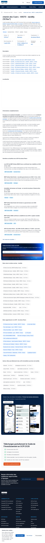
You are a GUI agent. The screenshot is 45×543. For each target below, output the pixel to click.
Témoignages (33, 527)
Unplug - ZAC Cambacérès (9, 355)
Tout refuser (29, 535)
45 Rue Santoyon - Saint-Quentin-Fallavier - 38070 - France (16, 341)
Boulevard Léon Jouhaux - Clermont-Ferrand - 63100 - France (17, 347)
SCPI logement (19, 509)
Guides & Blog (32, 7)
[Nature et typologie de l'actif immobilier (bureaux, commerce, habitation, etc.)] (23, 35)
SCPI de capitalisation (20, 523)
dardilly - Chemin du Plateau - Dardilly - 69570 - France (23, 69)
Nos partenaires (34, 525)
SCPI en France (34, 501)
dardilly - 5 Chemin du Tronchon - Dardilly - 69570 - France (24, 73)
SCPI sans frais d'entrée (20, 521)
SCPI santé (18, 511)
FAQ (31, 521)
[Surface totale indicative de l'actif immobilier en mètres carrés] (8, 35)
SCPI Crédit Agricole (35, 509)
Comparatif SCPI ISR (5, 505)
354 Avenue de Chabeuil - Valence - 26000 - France (15, 344)
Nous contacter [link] (38, 2)
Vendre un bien (34, 519)
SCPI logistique (19, 505)
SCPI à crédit (18, 519)
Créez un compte (8, 402)
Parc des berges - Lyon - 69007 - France (12, 327)
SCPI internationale (34, 505)
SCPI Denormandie (4, 525)
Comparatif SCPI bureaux (6, 507)
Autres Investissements (12, 7)
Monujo (28, 2)
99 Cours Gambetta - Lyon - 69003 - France (13, 332)
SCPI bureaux (18, 501)
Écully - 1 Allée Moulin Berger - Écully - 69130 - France (23, 65)
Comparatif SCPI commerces (6, 509)
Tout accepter (20, 535)
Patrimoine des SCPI (8, 12)
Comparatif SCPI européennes (7, 503)
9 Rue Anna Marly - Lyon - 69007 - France (12, 329)
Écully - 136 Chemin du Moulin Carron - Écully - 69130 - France (25, 67)
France (15, 12)
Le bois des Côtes (31, 324)
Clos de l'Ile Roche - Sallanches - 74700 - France (14, 352)
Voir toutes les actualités (8, 239)
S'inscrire (40, 479)
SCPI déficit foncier (5, 523)
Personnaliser (38, 535)
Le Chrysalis (28, 332)
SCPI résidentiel (19, 507)
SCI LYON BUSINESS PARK (9, 335)
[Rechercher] (23, 2)
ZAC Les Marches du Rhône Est (10, 338)
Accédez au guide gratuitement (12, 464)
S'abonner (22, 255)
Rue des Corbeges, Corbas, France (25, 335)
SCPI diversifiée (19, 525)
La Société (41, 7)
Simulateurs (23, 7)
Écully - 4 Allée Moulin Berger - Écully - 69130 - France (23, 63)
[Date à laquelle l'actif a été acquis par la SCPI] (12, 41)
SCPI (3, 7)
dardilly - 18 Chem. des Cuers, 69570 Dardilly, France (23, 59)
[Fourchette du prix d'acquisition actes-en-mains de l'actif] (25, 41)
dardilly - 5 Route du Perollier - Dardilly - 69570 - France (24, 71)
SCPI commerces (19, 503)
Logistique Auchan (32, 352)
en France (20, 23)
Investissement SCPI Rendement (15, 131)
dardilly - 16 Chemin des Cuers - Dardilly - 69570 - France (24, 61)
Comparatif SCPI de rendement (7, 501)
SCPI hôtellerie (19, 513)
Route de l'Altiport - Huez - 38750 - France (12, 349)
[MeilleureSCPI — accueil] (4, 2)
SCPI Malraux (3, 521)
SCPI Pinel (3, 519)
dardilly (20, 12)
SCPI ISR (17, 527)
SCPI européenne (34, 503)
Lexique (32, 523)
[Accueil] (1, 12)
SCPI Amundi (33, 507)
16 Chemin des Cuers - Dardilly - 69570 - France (14, 324)
